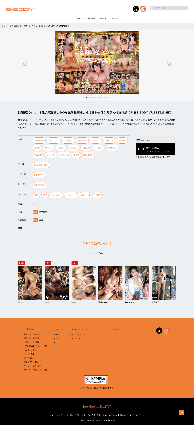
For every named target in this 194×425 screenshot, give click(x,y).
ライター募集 (29, 354)
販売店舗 (55, 334)
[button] (25, 64)
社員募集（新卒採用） (32, 334)
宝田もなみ (109, 140)
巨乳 (36, 195)
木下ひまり (68, 140)
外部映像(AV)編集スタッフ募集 (36, 370)
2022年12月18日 (41, 165)
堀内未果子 (39, 140)
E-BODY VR (39, 185)
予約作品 (80, 18)
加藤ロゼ (88, 155)
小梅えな (86, 148)
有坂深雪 (38, 155)
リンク (54, 342)
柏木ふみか (129, 302)
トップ (4, 26)
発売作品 (91, 18)
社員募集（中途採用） (32, 338)
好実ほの (98, 148)
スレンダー (56, 195)
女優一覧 (114, 18)
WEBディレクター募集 (33, 366)
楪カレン (61, 148)
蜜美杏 (76, 155)
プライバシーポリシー (109, 329)
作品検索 (103, 18)
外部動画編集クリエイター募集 (36, 346)
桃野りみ (95, 140)
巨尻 (45, 195)
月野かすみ (112, 148)
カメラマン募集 (30, 350)
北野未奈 (122, 140)
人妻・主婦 (85, 195)
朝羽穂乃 (155, 302)
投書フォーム (75, 338)
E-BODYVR (39, 175)
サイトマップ (57, 338)
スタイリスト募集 (31, 362)
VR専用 (98, 195)
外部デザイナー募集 (31, 342)
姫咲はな (73, 148)
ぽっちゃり (70, 195)
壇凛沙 (37, 148)
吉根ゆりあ (82, 140)
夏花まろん (103, 302)
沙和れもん (53, 140)
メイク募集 (28, 358)
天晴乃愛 (50, 155)
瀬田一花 (49, 148)
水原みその (64, 155)
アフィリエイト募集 (77, 334)
